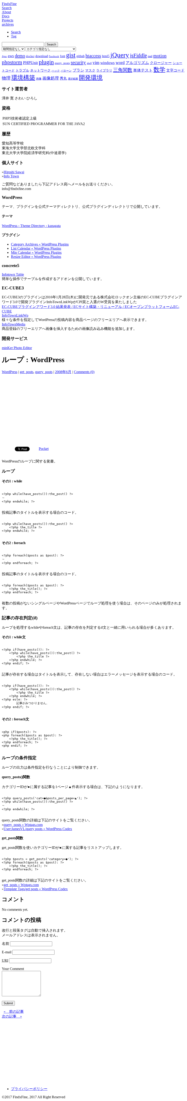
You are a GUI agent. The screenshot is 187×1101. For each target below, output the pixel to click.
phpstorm (12, 62)
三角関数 (122, 69)
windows (107, 63)
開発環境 (91, 77)
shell (89, 63)
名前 (5, 944)
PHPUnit (30, 62)
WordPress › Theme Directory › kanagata (31, 226)
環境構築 (23, 77)
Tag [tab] (13, 36)
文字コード (175, 70)
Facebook (54, 56)
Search (7, 8)
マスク (90, 70)
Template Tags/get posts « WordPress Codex (36, 889)
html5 (105, 56)
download (41, 56)
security (78, 62)
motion (159, 55)
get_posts (26, 372)
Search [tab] (16, 32)
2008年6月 (63, 372)
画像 (39, 78)
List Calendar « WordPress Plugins (36, 248)
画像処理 (50, 78)
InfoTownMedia (13, 324)
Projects (7, 20)
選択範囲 (73, 78)
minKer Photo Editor (17, 348)
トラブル (22, 70)
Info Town (11, 176)
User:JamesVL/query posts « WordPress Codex (38, 829)
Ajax (4, 56)
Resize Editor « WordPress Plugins (36, 257)
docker (30, 56)
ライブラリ (104, 70)
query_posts (62, 63)
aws (11, 55)
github (80, 56)
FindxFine (9, 4)
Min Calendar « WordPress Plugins (36, 252)
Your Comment (13, 969)
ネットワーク (40, 70)
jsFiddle (138, 55)
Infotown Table (13, 274)
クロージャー (161, 63)
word (120, 62)
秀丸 (63, 78)
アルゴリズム (137, 62)
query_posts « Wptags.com (23, 825)
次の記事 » (12, 1016)
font (62, 56)
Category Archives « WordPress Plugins (40, 244)
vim (96, 62)
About (6, 12)
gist (70, 55)
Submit (8, 1003)
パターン (66, 70)
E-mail (6, 952)
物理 (6, 78)
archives (8, 24)
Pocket (44, 449)
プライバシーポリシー (29, 1089)
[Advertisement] (93, 409)
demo (20, 55)
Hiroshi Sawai (14, 172)
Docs (5, 16)
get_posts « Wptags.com (21, 885)
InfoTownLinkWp (15, 315)
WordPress (9, 372)
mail (150, 56)
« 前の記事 (14, 1011)
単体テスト (143, 70)
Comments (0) (84, 372)
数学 (159, 69)
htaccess (93, 55)
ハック (56, 70)
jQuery (119, 55)
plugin (46, 62)
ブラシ (78, 70)
